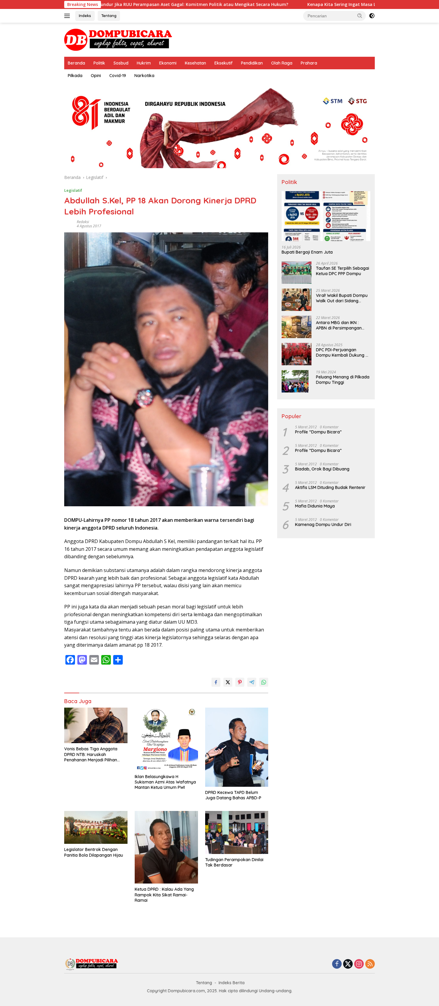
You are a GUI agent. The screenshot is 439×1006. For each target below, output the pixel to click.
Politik (99, 63)
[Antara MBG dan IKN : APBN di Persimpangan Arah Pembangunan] (296, 327)
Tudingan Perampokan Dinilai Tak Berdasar (234, 862)
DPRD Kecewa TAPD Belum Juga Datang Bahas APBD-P (233, 795)
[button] (360, 15)
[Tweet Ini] (227, 682)
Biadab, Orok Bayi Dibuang (322, 469)
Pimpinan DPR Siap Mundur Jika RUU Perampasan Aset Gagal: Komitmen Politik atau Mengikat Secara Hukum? (121, 4)
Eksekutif (223, 63)
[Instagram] (359, 964)
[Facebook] (337, 964)
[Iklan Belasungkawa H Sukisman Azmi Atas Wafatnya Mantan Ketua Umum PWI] (166, 739)
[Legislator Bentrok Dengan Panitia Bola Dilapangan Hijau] (96, 827)
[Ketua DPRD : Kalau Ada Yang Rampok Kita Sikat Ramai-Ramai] (166, 847)
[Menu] (68, 16)
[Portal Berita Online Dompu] (118, 39)
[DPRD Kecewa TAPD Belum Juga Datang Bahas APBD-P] (236, 747)
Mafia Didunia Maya (315, 506)
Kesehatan (195, 63)
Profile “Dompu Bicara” (318, 432)
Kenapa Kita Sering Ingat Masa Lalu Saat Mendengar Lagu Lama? (325, 4)
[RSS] (370, 964)
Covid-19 (117, 75)
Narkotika (144, 75)
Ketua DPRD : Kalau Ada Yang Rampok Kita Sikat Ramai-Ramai (164, 895)
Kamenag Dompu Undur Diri (323, 524)
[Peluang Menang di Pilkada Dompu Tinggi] (295, 381)
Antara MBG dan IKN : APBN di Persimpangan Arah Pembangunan (339, 325)
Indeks (85, 15)
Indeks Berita (232, 982)
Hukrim (144, 63)
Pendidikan (252, 63)
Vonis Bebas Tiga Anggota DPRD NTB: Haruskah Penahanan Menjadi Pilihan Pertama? (90, 754)
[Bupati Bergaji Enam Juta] (326, 216)
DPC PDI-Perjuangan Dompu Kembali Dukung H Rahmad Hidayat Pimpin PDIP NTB (342, 352)
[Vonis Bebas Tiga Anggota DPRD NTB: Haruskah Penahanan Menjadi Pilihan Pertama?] (96, 725)
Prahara (309, 63)
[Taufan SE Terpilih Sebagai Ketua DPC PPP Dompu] (296, 272)
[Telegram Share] (251, 682)
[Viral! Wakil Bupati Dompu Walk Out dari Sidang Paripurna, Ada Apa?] (296, 300)
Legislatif (73, 190)
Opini (96, 75)
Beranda (76, 63)
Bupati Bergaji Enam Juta (307, 252)
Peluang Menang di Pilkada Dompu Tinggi (342, 379)
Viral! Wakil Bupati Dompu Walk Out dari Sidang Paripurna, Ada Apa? (342, 298)
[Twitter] (348, 964)
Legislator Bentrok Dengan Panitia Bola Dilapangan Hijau (93, 852)
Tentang (108, 15)
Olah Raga (281, 63)
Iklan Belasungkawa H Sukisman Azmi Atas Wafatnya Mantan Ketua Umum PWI (165, 782)
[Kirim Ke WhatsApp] (263, 682)
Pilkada (75, 75)
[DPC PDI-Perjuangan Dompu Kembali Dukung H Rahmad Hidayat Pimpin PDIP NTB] (296, 354)
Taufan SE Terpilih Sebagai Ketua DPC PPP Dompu (342, 271)
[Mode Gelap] (372, 16)
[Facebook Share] (215, 682)
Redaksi (83, 221)
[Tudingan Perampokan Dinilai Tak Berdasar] (236, 832)
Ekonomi (167, 63)
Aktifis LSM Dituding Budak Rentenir (330, 487)
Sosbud (120, 63)
